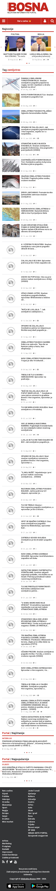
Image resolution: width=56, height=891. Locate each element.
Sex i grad (32, 813)
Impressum (7, 852)
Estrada (31, 819)
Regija (5, 810)
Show (30, 810)
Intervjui (6, 799)
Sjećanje (32, 794)
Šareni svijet (33, 827)
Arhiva (5, 841)
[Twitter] (11, 862)
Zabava (31, 822)
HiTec (30, 805)
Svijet (4, 816)
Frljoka (31, 824)
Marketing (6, 843)
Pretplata (6, 846)
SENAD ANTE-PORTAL (37, 833)
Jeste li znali (34, 791)
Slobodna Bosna (28, 879)
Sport (4, 807)
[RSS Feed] (3, 862)
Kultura (31, 796)
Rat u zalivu (7, 791)
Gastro (31, 802)
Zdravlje (32, 799)
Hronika (5, 802)
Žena (30, 816)
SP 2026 (31, 830)
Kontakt (5, 849)
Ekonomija (7, 805)
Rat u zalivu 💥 (24, 21)
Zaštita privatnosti (10, 858)
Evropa (5, 813)
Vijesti (5, 794)
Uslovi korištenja (9, 855)
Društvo (5, 819)
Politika (5, 796)
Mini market (7, 822)
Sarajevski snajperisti (38, 836)
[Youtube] (15, 862)
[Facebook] (7, 862)
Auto (30, 807)
